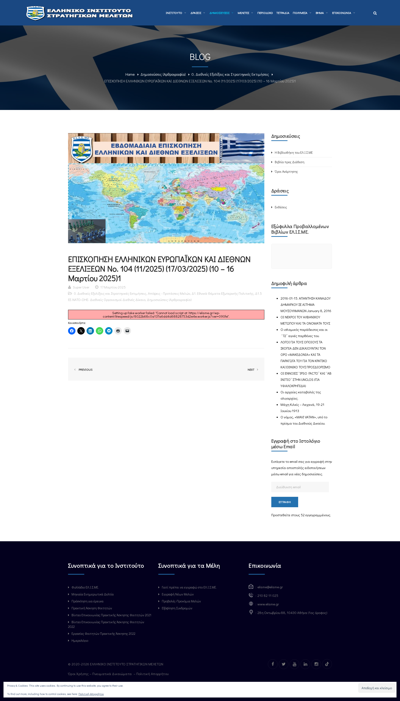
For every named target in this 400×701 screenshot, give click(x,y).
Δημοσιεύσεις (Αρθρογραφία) (163, 74)
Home (130, 74)
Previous (85, 369)
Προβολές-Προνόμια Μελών (181, 601)
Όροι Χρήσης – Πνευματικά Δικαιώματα (100, 673)
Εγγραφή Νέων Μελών (178, 594)
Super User (81, 287)
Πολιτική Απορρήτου (153, 673)
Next (251, 369)
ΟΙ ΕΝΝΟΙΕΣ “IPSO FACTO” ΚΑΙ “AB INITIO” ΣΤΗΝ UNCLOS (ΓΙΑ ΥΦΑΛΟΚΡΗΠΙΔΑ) (306, 379)
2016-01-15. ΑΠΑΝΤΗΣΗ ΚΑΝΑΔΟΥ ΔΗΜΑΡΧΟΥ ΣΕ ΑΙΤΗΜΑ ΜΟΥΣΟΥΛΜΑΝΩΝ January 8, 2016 (306, 304)
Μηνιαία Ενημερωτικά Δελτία (93, 594)
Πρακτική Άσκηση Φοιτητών (92, 608)
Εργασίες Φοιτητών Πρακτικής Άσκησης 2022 (103, 633)
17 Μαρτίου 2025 (113, 287)
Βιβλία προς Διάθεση (289, 162)
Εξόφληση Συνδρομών (177, 608)
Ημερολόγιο (80, 640)
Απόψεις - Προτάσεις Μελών (169, 293)
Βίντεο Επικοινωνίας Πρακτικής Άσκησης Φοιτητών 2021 (111, 615)
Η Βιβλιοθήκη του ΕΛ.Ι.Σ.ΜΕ (294, 152)
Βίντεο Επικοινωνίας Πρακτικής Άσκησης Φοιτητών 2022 (106, 624)
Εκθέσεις (281, 207)
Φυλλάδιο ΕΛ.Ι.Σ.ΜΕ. (85, 587)
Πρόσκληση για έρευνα (87, 601)
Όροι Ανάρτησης (286, 171)
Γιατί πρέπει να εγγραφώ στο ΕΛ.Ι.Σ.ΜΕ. (189, 587)
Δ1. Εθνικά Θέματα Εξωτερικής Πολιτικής (222, 293)
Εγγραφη (285, 502)
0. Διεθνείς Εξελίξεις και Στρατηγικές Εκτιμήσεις (230, 74)
